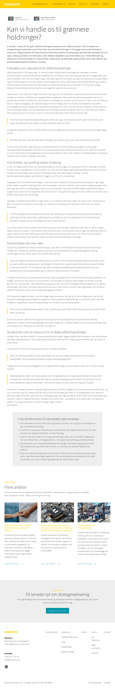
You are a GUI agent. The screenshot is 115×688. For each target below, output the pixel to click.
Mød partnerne (96, 647)
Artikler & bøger (67, 651)
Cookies (107, 682)
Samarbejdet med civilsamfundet (86, 526)
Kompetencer (52, 632)
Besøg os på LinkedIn (57, 610)
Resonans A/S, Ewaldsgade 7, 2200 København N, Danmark (17, 643)
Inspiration (65, 632)
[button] (40, 4)
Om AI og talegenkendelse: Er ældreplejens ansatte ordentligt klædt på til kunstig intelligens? (57, 528)
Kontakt (95, 4)
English (106, 3)
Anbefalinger (66, 646)
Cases (63, 641)
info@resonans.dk (12, 659)
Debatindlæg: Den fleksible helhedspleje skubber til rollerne (18, 528)
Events (72, 4)
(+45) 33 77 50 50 (11, 656)
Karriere (95, 653)
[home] (12, 4)
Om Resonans (96, 639)
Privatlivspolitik (94, 682)
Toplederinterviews (69, 637)
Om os (94, 632)
